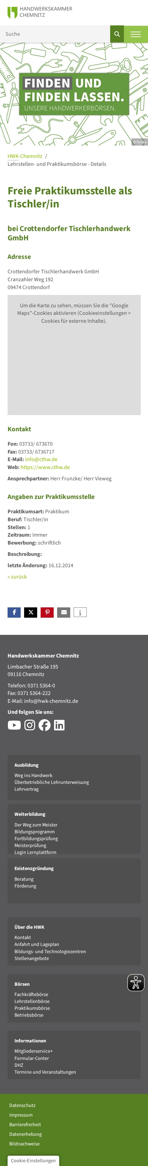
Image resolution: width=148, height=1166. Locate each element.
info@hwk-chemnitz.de (51, 701)
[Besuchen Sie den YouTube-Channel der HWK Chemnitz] (16, 728)
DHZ (18, 1065)
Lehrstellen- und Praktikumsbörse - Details (57, 164)
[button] (14, 612)
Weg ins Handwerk (33, 775)
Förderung (25, 886)
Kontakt (22, 937)
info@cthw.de (41, 459)
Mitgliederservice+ (33, 1051)
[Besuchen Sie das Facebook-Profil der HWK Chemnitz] (46, 728)
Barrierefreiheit (25, 1124)
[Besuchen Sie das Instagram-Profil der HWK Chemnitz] (31, 728)
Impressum (21, 1115)
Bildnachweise (24, 1143)
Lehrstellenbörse (32, 1001)
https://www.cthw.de (45, 467)
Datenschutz (22, 1105)
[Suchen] (117, 34)
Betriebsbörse (28, 1015)
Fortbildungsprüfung (36, 838)
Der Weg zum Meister (35, 824)
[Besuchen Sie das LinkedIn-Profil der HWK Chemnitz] (61, 728)
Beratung (23, 879)
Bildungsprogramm (34, 831)
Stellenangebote (31, 958)
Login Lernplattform (35, 852)
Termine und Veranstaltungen (45, 1072)
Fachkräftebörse (31, 994)
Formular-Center (31, 1058)
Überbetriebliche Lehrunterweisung (51, 782)
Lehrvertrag (26, 789)
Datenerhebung (25, 1134)
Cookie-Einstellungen (33, 1160)
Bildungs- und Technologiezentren (50, 951)
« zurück (17, 577)
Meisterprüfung (30, 845)
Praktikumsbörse (32, 1008)
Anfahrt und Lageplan (36, 944)
